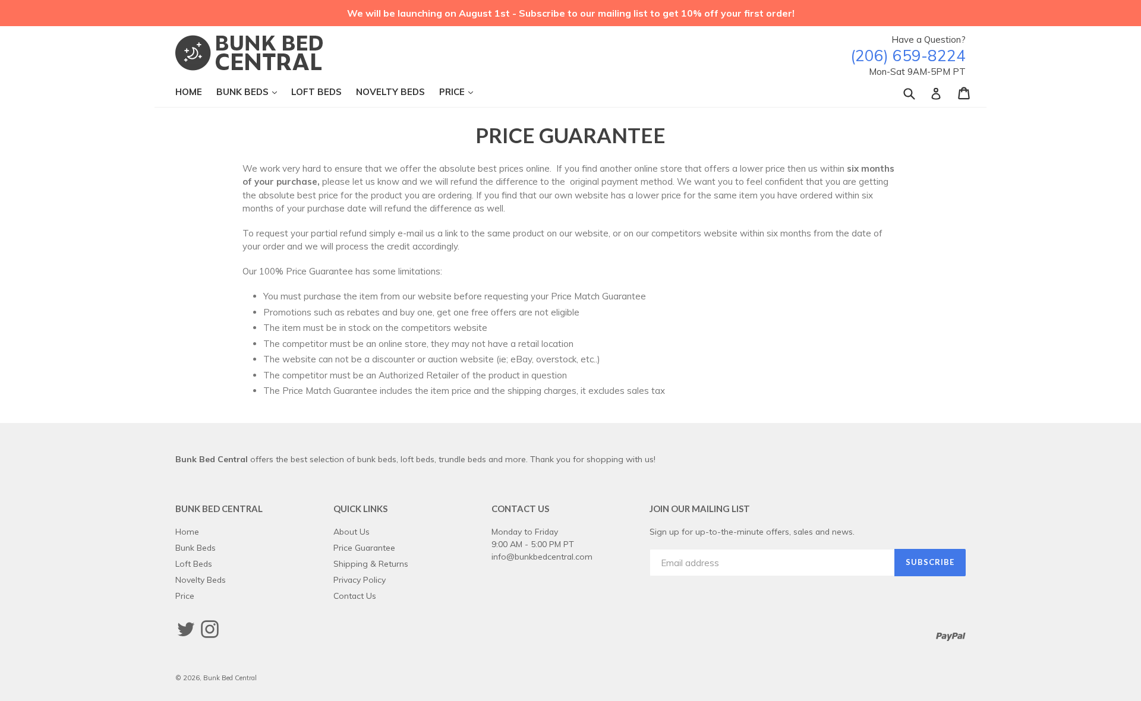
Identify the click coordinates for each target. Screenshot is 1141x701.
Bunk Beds (252, 91)
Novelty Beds (390, 91)
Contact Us (354, 596)
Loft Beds (316, 91)
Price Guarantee (364, 547)
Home (188, 91)
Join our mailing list (700, 509)
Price (462, 91)
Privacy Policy (359, 579)
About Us (351, 531)
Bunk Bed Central (230, 678)
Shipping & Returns (370, 563)
